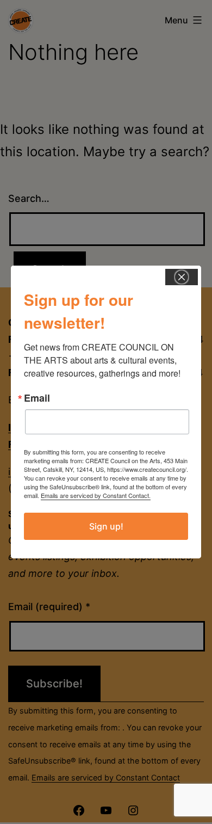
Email (37, 398)
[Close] (181, 277)
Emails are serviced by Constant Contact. (96, 495)
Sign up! (106, 526)
